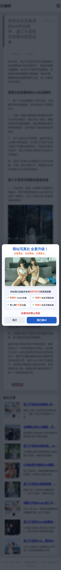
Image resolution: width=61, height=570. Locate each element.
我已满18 (41, 320)
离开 (14, 320)
